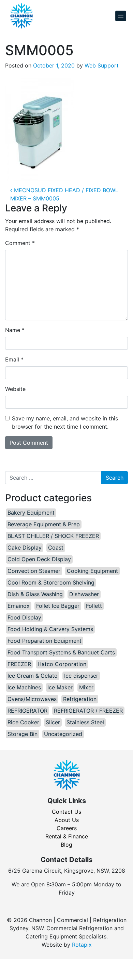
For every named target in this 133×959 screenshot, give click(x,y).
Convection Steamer (34, 570)
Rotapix (82, 944)
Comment (20, 242)
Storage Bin (23, 733)
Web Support (102, 65)
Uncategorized (63, 733)
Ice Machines (24, 687)
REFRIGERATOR (27, 710)
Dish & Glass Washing (35, 594)
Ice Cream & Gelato (33, 675)
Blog (66, 844)
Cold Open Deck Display (39, 559)
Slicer (53, 722)
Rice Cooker (23, 722)
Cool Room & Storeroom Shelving (51, 582)
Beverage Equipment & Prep (44, 524)
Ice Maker (60, 687)
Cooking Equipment (92, 570)
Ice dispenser (81, 675)
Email (14, 359)
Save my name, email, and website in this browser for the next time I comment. (65, 422)
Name (15, 330)
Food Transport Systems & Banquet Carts (61, 652)
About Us (67, 819)
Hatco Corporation (62, 664)
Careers (67, 828)
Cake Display (25, 547)
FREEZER (19, 664)
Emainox (19, 605)
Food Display (24, 617)
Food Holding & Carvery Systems (50, 629)
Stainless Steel (85, 722)
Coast (55, 547)
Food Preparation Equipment (45, 640)
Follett (94, 605)
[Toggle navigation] (120, 16)
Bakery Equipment (31, 512)
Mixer (86, 687)
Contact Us (66, 811)
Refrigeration (80, 699)
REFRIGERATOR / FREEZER (88, 710)
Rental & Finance (66, 836)
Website (15, 388)
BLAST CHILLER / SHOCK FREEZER (53, 535)
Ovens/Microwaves (32, 699)
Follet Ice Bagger (57, 605)
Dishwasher (84, 594)
